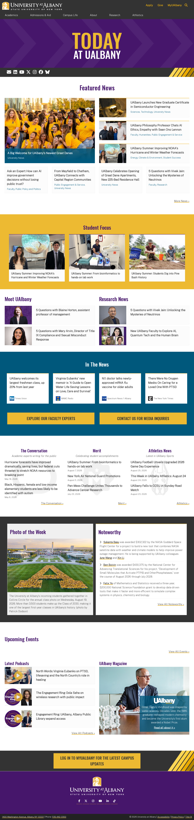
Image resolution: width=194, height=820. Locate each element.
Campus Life (70, 15)
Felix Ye (108, 583)
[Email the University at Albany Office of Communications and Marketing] (9, 72)
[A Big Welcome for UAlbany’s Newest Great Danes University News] (50, 130)
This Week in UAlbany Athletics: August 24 (158, 476)
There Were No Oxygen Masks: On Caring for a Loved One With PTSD (163, 383)
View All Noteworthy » (171, 604)
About (93, 15)
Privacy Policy (177, 817)
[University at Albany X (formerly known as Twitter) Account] (28, 72)
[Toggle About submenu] (103, 15)
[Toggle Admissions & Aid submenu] (57, 15)
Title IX (188, 817)
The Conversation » (52, 503)
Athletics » (183, 503)
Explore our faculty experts (51, 418)
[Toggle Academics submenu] (24, 15)
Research (114, 15)
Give (160, 5)
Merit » (122, 503)
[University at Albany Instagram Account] (35, 72)
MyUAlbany (175, 5)
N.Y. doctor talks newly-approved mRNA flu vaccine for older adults (117, 383)
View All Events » (179, 651)
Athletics (137, 15)
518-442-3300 (59, 817)
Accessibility (164, 817)
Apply (149, 5)
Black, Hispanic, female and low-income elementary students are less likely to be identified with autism (31, 489)
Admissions (40, 15)
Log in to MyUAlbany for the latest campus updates (97, 761)
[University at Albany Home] (32, 5)
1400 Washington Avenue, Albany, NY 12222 (23, 817)
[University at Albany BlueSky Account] (47, 72)
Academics (11, 15)
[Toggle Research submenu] (126, 15)
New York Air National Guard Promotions (94, 476)
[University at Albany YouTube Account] (21, 72)
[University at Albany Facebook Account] (41, 72)
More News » (181, 201)
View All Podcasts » (83, 733)
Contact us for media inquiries (143, 418)
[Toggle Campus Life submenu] (83, 15)
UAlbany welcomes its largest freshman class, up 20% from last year (27, 383)
